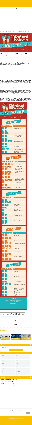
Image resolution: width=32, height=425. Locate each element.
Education (17, 360)
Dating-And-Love (18, 358)
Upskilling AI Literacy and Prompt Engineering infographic (9, 379)
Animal (3, 355)
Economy (3, 360)
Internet (10, 316)
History (3, 366)
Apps (17, 355)
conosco (30, 104)
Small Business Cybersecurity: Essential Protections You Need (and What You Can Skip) (5, 338)
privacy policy (11, 418)
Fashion (3, 363)
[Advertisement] (16, 22)
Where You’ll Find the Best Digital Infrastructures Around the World (16, 339)
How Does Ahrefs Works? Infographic (6, 387)
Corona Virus (3, 358)
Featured (6, 316)
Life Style (17, 368)
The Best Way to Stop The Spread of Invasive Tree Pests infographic (10, 383)
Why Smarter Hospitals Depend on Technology (26, 339)
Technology (16, 316)
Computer (2, 316)
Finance (17, 363)
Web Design (17, 374)
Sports (3, 371)
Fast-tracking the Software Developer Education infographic (9, 385)
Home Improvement (18, 366)
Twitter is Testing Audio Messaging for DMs (7, 381)
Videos (3, 374)
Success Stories (18, 371)
